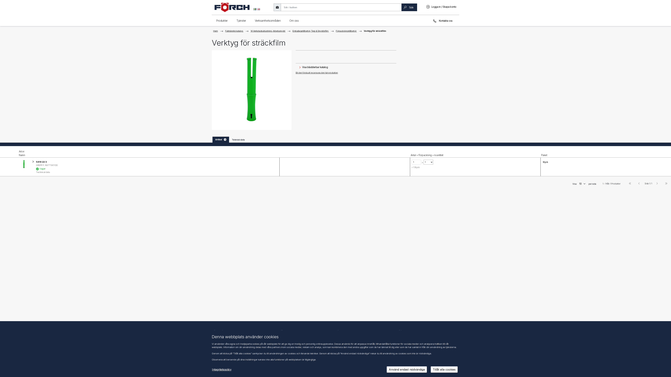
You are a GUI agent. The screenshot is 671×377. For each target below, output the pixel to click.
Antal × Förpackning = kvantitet (427, 155)
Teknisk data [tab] (238, 139)
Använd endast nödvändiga (407, 369)
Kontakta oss (445, 20)
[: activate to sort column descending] (9, 152)
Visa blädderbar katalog (314, 67)
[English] (258, 9)
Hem (215, 31)
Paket (544, 155)
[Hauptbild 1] (252, 90)
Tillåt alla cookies (444, 369)
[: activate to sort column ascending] (344, 152)
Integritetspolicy (222, 369)
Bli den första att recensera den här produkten (317, 72)
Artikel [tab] (220, 139)
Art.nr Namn (22, 153)
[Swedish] (255, 9)
